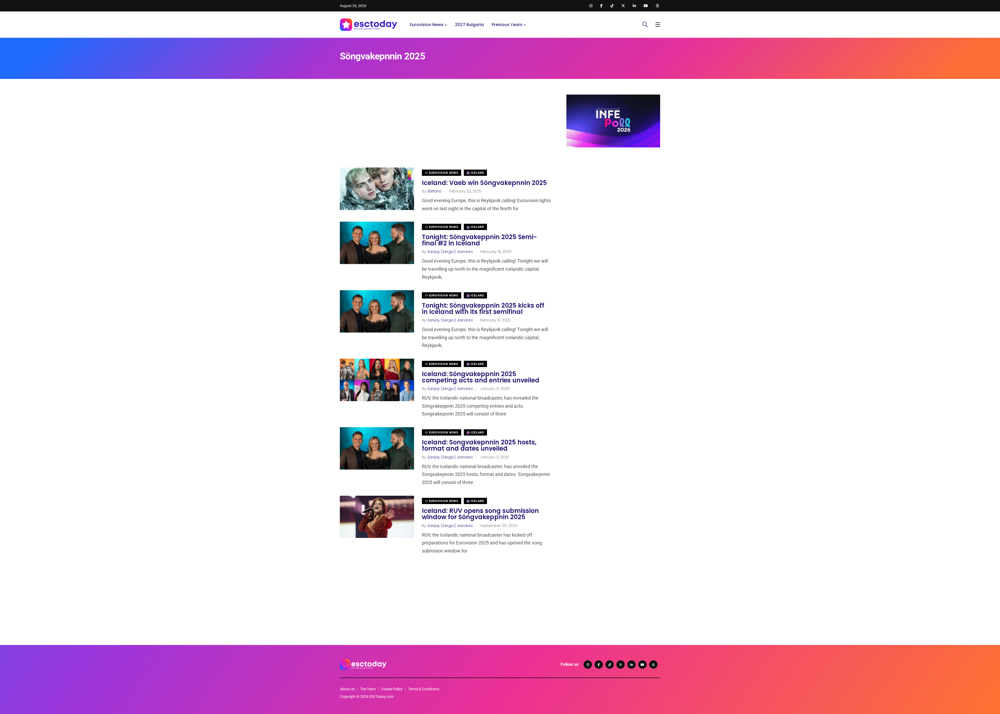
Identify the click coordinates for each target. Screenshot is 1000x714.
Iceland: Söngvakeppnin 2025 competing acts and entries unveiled (480, 377)
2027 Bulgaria (469, 25)
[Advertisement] (445, 131)
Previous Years (507, 25)
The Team (368, 689)
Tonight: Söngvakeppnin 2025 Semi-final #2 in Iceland (479, 240)
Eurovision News (426, 25)
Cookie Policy (392, 689)
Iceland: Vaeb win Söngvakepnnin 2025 (484, 182)
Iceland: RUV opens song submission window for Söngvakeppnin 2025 (480, 514)
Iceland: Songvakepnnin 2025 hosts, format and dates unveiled (479, 445)
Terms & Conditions (423, 689)
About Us (347, 689)
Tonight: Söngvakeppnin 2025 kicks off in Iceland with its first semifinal (483, 308)
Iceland (477, 173)
